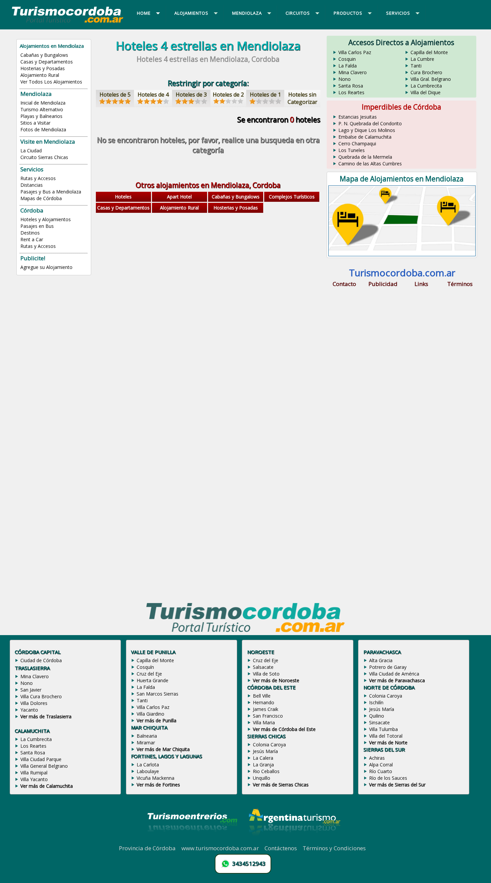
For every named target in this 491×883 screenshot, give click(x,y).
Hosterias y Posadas (42, 68)
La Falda (347, 65)
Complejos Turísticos (292, 196)
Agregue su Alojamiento (46, 267)
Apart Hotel (179, 196)
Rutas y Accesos (38, 178)
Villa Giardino (150, 714)
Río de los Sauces (388, 778)
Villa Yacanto (34, 779)
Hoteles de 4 (153, 94)
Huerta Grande (152, 680)
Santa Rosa (350, 86)
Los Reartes (351, 92)
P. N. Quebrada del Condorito (370, 123)
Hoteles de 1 (265, 94)
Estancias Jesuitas (357, 117)
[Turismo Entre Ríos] (192, 840)
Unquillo (261, 778)
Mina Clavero (352, 72)
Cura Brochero (426, 72)
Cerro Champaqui (357, 143)
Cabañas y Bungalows (44, 55)
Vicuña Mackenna (155, 778)
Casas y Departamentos (46, 61)
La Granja (263, 764)
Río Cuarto (380, 771)
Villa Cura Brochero (41, 696)
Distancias (31, 185)
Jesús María (265, 751)
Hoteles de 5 (115, 94)
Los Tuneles (351, 150)
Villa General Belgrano (44, 766)
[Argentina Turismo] (294, 840)
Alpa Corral (381, 764)
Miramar (146, 742)
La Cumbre (422, 59)
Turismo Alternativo (41, 109)
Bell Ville (262, 696)
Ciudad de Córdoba (41, 660)
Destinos (30, 233)
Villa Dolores (33, 703)
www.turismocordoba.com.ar (220, 848)
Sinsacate (379, 722)
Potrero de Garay (387, 667)
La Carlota (148, 764)
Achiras (377, 758)
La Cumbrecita (426, 86)
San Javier (30, 690)
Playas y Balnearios (41, 116)
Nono (344, 79)
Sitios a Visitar (35, 123)
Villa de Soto (266, 674)
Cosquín (145, 667)
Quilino (376, 716)
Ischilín (376, 702)
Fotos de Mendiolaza (43, 129)
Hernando (263, 702)
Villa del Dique (426, 92)
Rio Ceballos (266, 771)
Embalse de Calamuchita (364, 137)
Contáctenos (281, 848)
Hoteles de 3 (191, 94)
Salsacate (263, 667)
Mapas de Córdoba (41, 198)
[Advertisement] (208, 268)
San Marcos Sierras (157, 694)
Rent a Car (31, 239)
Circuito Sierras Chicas (44, 157)
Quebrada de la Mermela (365, 157)
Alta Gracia (380, 660)
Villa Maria (264, 722)
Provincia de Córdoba (147, 848)
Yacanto (29, 710)
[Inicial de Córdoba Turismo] (68, 22)
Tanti (416, 65)
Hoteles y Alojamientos (45, 219)
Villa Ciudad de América (394, 674)
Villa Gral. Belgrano (431, 79)
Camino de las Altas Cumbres (370, 163)
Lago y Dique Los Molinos (366, 130)
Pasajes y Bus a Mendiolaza (50, 191)
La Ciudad (31, 150)
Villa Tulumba (383, 729)
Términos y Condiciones (334, 848)
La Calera (263, 758)
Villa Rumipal (33, 772)
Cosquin (347, 59)
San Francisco (268, 716)
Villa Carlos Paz (354, 52)
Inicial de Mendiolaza (42, 103)
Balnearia (147, 736)
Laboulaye (148, 771)
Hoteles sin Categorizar (302, 98)
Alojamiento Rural (39, 75)
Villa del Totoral (385, 736)
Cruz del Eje (149, 674)
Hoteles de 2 (228, 94)
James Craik (265, 709)
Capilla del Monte (429, 52)
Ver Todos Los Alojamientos (51, 82)
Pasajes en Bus (37, 226)
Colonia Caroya (269, 744)
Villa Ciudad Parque (40, 759)
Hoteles (123, 196)
